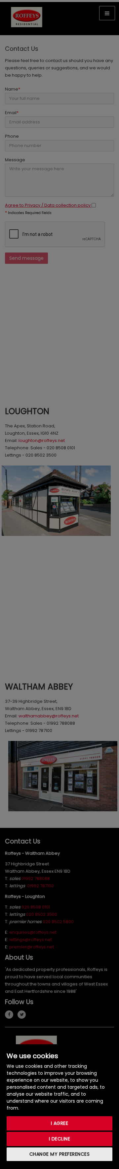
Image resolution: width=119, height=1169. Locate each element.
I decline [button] (59, 1138)
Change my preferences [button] (59, 1154)
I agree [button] (59, 1123)
